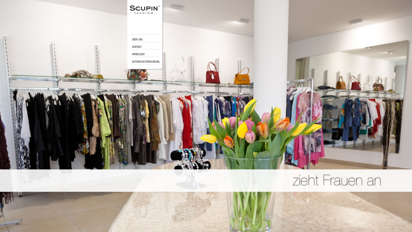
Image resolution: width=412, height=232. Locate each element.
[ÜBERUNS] (146, 41)
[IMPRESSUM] (146, 56)
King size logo (145, 14)
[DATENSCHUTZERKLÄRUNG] (146, 63)
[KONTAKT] (146, 48)
